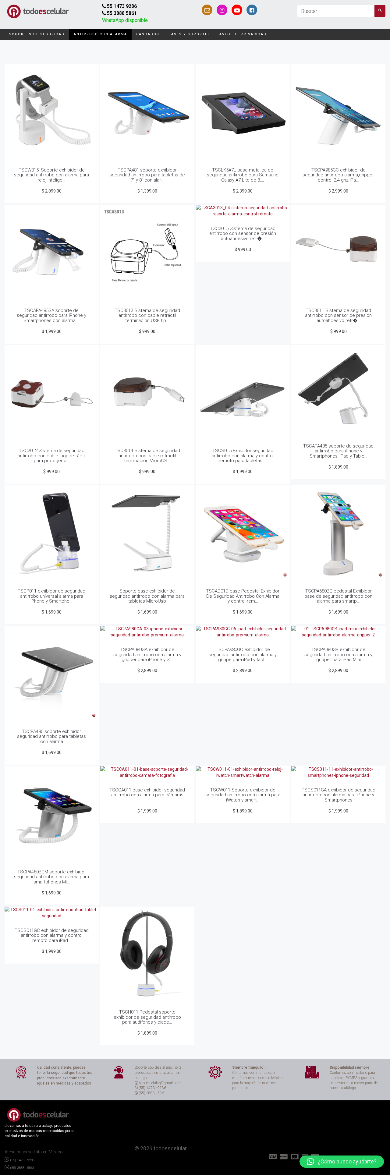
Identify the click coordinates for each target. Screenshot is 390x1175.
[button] (342, 1162)
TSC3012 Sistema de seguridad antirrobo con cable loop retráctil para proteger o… (52, 455)
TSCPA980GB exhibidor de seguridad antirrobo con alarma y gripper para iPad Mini (338, 654)
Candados (147, 34)
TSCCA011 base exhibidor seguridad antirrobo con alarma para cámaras (147, 792)
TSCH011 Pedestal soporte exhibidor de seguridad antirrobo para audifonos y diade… (147, 1017)
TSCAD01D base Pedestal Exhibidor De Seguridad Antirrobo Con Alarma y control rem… (242, 596)
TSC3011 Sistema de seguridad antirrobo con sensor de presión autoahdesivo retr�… (338, 315)
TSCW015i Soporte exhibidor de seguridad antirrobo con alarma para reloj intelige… (51, 175)
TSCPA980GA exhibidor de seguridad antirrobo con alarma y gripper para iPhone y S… (147, 654)
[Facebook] (251, 10)
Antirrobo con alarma (100, 34)
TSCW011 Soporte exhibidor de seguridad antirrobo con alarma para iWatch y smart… (242, 795)
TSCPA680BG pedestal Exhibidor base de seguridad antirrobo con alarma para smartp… (338, 596)
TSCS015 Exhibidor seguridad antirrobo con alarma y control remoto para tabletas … (243, 455)
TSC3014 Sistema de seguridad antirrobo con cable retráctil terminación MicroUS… (147, 455)
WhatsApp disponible (125, 20)
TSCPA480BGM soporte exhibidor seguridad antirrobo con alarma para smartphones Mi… (51, 877)
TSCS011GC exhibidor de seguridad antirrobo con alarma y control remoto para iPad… (52, 935)
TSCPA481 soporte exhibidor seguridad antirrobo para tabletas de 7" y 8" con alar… (147, 175)
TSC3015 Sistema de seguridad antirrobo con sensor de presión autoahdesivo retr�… (242, 233)
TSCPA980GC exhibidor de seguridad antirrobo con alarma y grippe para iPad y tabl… (243, 654)
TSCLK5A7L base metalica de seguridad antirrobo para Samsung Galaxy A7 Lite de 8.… (242, 175)
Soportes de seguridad (37, 34)
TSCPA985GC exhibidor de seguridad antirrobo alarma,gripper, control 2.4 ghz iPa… (338, 175)
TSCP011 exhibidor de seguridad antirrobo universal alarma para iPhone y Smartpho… (51, 596)
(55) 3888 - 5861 (21, 1168)
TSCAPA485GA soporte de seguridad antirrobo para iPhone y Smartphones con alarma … (51, 315)
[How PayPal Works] (273, 1156)
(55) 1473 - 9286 (21, 1160)
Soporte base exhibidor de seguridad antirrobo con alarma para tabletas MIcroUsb (147, 596)
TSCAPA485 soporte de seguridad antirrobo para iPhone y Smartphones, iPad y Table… (338, 451)
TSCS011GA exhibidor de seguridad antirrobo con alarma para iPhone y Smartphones (338, 795)
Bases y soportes (189, 34)
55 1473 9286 (122, 6)
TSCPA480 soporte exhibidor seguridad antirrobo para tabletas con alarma (51, 736)
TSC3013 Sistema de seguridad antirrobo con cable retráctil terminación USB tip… (147, 315)
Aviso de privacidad (243, 34)
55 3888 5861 (122, 13)
